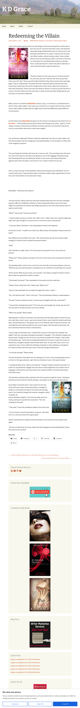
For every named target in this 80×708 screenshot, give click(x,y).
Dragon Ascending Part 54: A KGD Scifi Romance (25, 669)
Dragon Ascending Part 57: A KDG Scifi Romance (25, 659)
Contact (30, 26)
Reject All (40, 704)
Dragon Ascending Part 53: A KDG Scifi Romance (25, 672)
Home (4, 26)
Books (21, 26)
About (12, 26)
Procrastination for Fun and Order (56, 458)
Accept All (65, 704)
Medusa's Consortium (45, 41)
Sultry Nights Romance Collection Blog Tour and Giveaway (34, 455)
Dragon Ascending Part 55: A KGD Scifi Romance (25, 666)
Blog (26, 41)
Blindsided (35, 41)
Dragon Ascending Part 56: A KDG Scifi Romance (25, 662)
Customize (15, 704)
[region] (40, 698)
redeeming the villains (60, 41)
